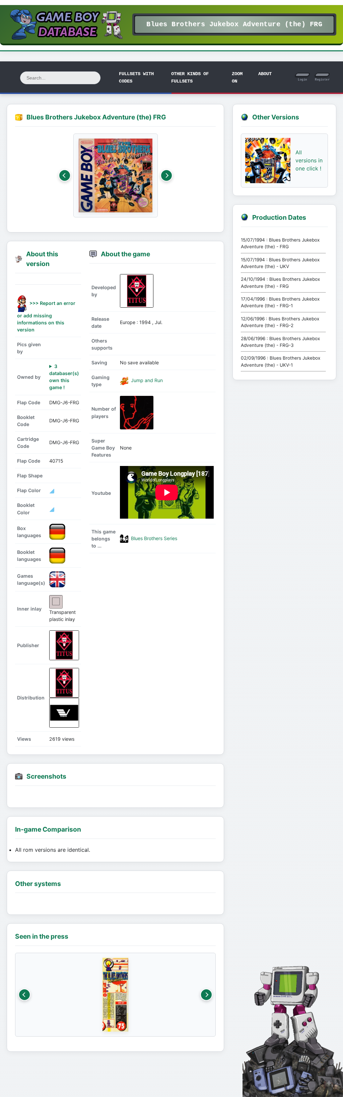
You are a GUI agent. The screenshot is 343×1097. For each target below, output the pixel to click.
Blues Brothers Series (153, 538)
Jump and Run (146, 380)
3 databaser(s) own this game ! (64, 376)
